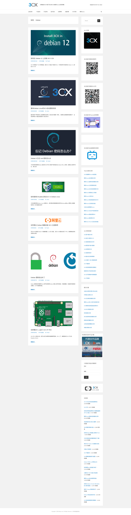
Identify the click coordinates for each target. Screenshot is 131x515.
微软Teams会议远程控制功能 (90, 478)
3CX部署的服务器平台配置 (89, 456)
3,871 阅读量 (40, 227)
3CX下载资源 (87, 452)
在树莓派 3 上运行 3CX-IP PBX (41, 330)
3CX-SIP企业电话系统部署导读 (90, 401)
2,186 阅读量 (41, 111)
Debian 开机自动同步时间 (89, 494)
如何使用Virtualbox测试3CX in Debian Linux (45, 197)
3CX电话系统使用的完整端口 (90, 500)
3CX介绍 (86, 407)
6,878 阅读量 (41, 332)
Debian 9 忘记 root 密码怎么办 (41, 158)
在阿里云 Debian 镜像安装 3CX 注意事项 (44, 225)
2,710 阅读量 (41, 199)
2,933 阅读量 (41, 280)
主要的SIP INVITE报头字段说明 (90, 472)
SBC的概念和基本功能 (89, 427)
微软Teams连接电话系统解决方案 (91, 416)
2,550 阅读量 (41, 61)
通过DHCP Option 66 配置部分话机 (91, 443)
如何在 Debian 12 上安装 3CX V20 (42, 58)
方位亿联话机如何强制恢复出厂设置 (91, 438)
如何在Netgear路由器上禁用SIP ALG (92, 432)
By (48, 61)
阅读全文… (33, 70)
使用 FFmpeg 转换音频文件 (90, 489)
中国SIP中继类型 (87, 449)
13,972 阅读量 (42, 161)
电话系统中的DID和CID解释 (90, 421)
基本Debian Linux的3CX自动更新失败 (43, 108)
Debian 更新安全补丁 (38, 277)
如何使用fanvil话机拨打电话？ (90, 467)
